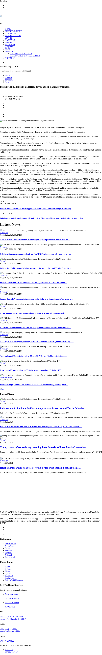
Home (7, 75)
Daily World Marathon (14, 580)
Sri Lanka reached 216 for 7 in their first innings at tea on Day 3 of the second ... (33, 282)
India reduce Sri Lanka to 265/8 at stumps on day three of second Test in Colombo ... (35, 268)
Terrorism (9, 80)
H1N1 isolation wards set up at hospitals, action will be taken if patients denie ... (33, 313)
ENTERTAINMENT (13, 31)
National (8, 77)
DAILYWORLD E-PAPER (21, 53)
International (10, 557)
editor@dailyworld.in (8, 629)
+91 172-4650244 (7, 641)
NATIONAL (10, 40)
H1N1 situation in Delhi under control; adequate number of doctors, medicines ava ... (35, 328)
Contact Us (9, 578)
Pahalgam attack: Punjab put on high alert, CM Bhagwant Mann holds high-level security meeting (41, 218)
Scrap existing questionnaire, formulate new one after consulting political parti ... (34, 384)
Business (8, 550)
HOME (8, 29)
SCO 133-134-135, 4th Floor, (11, 617)
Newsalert (4, 233)
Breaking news (6, 377)
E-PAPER (9, 51)
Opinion (8, 573)
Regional (8, 553)
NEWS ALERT (11, 33)
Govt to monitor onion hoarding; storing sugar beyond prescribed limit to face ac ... (35, 240)
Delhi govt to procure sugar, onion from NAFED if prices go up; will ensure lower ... (35, 254)
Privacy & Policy (11, 652)
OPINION (9, 47)
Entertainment (10, 544)
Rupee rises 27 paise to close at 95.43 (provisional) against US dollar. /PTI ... (31, 370)
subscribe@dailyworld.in (10, 631)
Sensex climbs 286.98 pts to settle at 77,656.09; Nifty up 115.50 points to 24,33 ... (33, 356)
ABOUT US (10, 58)
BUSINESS (10, 42)
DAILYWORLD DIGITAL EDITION (25, 56)
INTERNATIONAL (13, 36)
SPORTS (8, 38)
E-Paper (8, 569)
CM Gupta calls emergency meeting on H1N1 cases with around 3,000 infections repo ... (37, 342)
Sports (7, 548)
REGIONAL (10, 45)
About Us (9, 576)
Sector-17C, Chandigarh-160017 (13, 619)
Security (8, 82)
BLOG (8, 49)
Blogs (7, 571)
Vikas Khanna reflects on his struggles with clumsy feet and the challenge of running (35, 208)
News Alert (9, 546)
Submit (27, 71)
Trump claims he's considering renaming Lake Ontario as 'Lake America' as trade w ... (36, 299)
